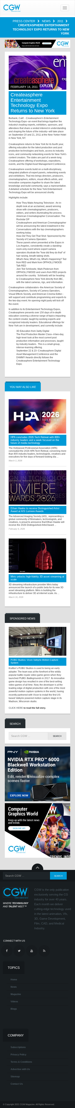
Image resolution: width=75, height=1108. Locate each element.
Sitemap (15, 1076)
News (46, 21)
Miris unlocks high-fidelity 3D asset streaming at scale (37, 578)
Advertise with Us (20, 1069)
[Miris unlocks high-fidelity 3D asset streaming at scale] (37, 555)
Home (14, 979)
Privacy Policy (18, 1054)
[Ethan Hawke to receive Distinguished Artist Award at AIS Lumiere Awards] (37, 487)
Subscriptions (18, 1047)
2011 (60, 21)
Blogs (14, 1009)
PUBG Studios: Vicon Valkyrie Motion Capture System (34, 661)
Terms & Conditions (21, 1062)
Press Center (24, 21)
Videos (14, 1001)
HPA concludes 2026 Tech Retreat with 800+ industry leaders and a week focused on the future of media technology (35, 440)
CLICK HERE (16, 708)
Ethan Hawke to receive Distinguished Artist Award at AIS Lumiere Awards (35, 510)
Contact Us (17, 1084)
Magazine (16, 994)
